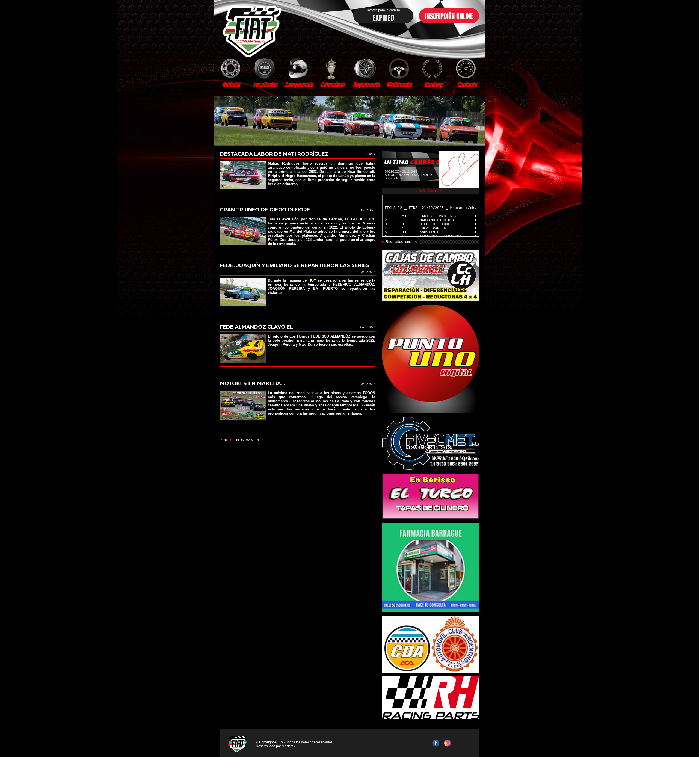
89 (242, 440)
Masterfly (288, 746)
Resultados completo (401, 242)
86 (226, 440)
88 (237, 440)
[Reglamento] (366, 68)
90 (248, 440)
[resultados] (265, 68)
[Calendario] (332, 68)
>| (257, 440)
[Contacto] (467, 68)
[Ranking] (433, 68)
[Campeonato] (299, 68)
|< (221, 440)
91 (252, 440)
